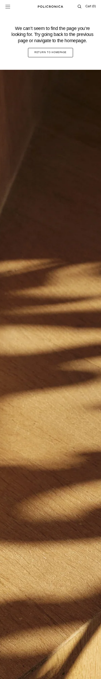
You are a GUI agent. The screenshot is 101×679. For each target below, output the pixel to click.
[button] (7, 6)
